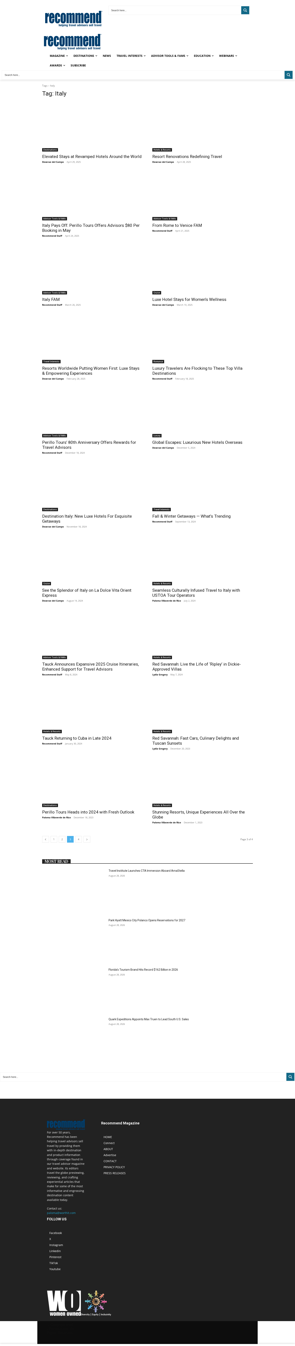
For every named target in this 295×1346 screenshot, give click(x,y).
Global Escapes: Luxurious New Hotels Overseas (197, 442)
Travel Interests (51, 361)
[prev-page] (45, 839)
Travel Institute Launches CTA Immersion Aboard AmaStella (147, 870)
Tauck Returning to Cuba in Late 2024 (76, 738)
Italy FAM (51, 299)
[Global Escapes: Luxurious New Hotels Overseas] (202, 412)
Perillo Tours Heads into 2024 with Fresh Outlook (88, 812)
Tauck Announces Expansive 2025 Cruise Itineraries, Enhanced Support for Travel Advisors (90, 667)
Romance (158, 361)
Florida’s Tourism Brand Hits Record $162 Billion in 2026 (143, 969)
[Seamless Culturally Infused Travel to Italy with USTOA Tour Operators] (202, 560)
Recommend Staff (52, 235)
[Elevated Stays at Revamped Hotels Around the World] (92, 126)
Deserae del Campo (53, 161)
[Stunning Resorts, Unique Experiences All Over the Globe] (202, 782)
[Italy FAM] (92, 269)
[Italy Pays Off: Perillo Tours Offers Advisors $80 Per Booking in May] (92, 195)
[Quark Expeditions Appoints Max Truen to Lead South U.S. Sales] (73, 1039)
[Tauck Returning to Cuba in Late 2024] (92, 708)
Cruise (157, 292)
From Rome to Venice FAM (177, 225)
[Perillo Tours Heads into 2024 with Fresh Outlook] (92, 782)
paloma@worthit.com (61, 1213)
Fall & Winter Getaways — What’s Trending (191, 516)
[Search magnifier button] (245, 10)
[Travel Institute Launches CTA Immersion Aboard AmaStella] (73, 891)
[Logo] (72, 49)
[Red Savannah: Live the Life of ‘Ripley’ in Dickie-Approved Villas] (202, 634)
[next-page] (86, 839)
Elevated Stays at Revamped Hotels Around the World (92, 156)
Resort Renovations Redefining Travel (187, 156)
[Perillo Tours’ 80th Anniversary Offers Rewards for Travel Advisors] (92, 412)
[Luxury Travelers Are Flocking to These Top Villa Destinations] (202, 338)
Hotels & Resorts (162, 149)
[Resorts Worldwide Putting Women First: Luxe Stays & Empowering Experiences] (92, 338)
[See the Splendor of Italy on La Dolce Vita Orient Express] (92, 560)
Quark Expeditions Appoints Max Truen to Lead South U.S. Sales (149, 1019)
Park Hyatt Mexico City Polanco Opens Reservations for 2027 (147, 920)
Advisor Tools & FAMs (54, 218)
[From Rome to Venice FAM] (202, 195)
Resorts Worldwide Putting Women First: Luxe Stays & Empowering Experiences (90, 371)
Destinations (50, 149)
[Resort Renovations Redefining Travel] (202, 126)
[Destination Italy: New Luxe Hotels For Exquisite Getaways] (92, 486)
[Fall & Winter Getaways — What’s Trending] (202, 486)
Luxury (157, 435)
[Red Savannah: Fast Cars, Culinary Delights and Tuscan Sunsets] (202, 708)
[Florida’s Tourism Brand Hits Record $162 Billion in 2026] (73, 990)
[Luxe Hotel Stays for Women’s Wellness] (202, 269)
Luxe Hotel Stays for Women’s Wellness (189, 299)
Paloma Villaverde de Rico (166, 600)
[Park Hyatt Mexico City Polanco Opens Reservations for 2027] (73, 940)
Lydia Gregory (160, 674)
